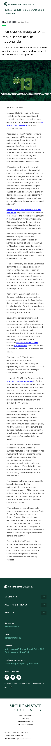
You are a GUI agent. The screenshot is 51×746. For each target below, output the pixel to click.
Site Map (25, 719)
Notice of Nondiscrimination (14, 735)
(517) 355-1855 (14, 732)
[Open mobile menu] (44, 4)
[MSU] (18, 589)
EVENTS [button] (10, 613)
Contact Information (25, 715)
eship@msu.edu (13, 638)
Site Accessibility (25, 725)
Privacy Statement (25, 722)
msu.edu (26, 732)
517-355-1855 (12, 626)
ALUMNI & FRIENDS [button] (16, 605)
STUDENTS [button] (11, 597)
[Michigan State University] (19, 4)
